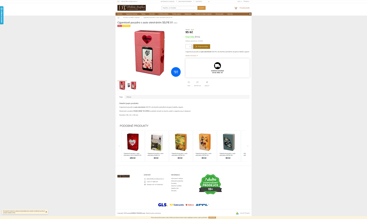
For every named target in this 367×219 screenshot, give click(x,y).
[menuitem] (120, 14)
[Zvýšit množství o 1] (192, 45)
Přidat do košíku (203, 46)
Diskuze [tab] (129, 97)
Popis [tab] (121, 97)
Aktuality (174, 191)
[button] (119, 146)
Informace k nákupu (167, 1)
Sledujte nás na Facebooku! (155, 184)
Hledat (201, 8)
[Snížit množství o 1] (192, 48)
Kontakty (199, 1)
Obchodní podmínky (185, 1)
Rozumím (212, 217)
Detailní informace (190, 56)
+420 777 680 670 (152, 182)
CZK (238, 1)
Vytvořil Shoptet (245, 213)
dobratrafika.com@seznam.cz (155, 179)
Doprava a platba (176, 186)
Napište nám (175, 188)
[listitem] (132, 146)
